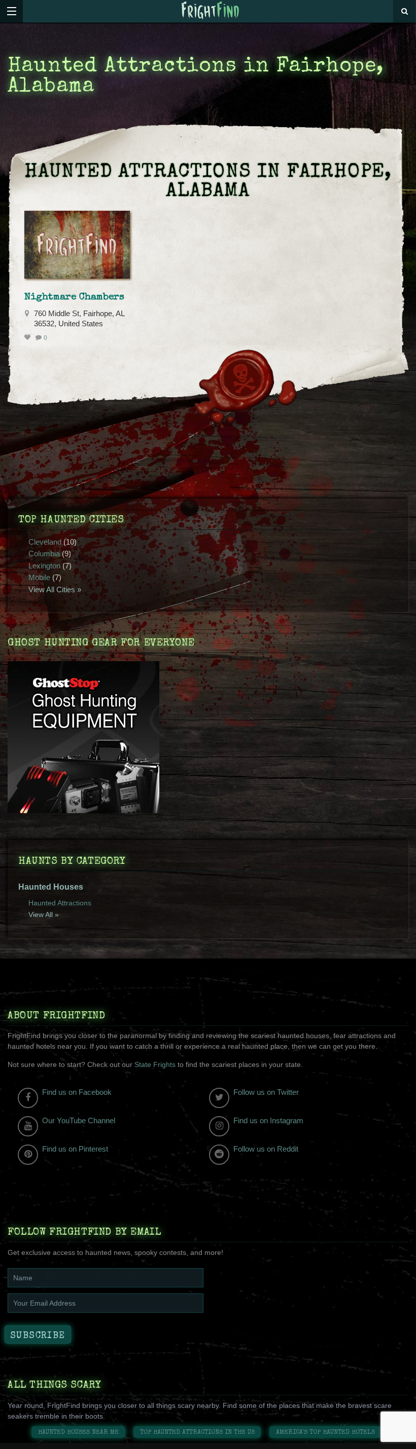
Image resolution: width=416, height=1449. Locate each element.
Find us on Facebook (77, 1092)
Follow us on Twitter (266, 1092)
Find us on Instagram (268, 1120)
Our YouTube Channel (78, 1120)
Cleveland (44, 542)
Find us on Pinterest (75, 1149)
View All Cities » (54, 589)
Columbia (44, 553)
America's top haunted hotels (325, 1432)
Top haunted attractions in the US (197, 1432)
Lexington (44, 565)
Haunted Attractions (59, 903)
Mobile (39, 577)
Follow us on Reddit (265, 1149)
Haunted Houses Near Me (78, 1432)
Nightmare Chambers (74, 297)
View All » (43, 914)
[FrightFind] (210, 11)
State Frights (155, 1064)
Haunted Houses (50, 887)
